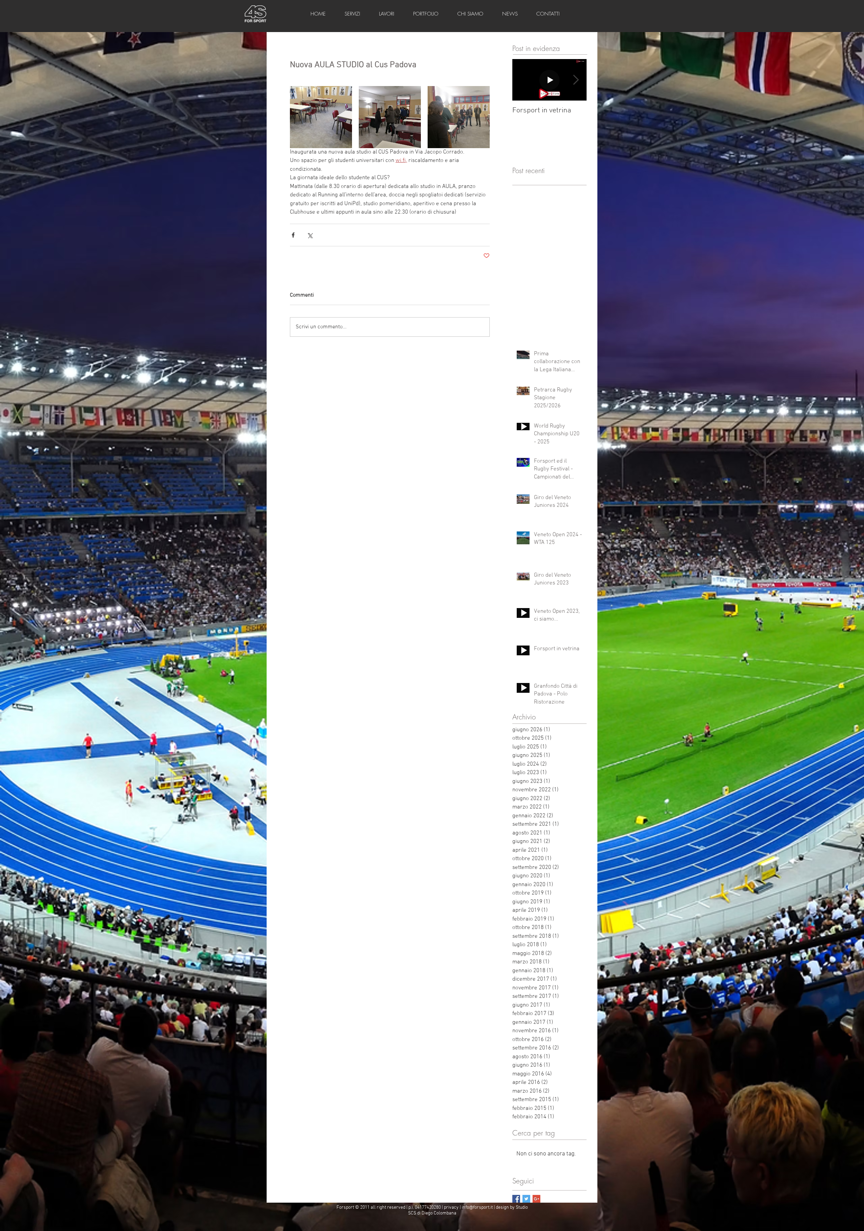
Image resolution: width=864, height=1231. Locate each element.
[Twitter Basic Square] (526, 1199)
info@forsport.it (477, 1207)
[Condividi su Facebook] (293, 235)
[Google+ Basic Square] (536, 1199)
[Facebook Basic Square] (516, 1199)
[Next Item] (576, 80)
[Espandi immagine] (321, 117)
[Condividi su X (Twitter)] (309, 235)
